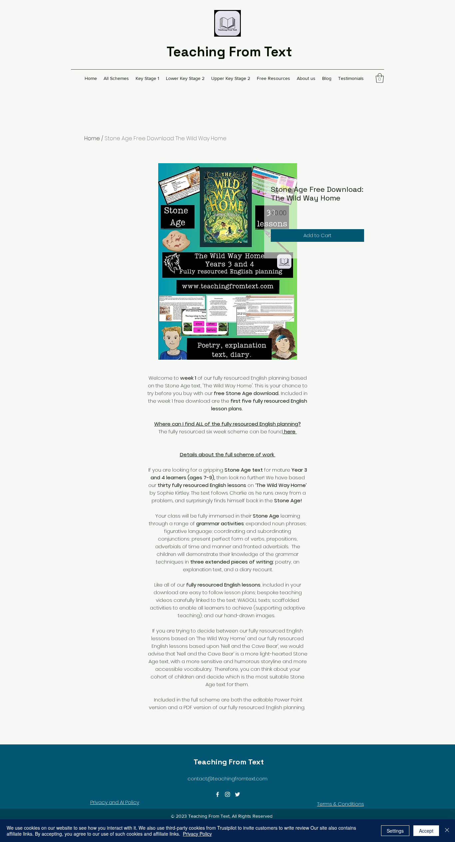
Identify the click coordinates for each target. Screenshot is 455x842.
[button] (380, 78)
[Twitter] (237, 794)
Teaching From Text (229, 51)
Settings (395, 830)
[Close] (447, 831)
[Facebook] (217, 794)
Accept (426, 830)
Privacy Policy (197, 833)
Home (92, 138)
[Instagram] (227, 794)
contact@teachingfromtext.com (227, 778)
